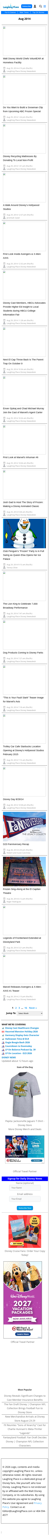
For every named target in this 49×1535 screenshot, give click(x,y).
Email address (25, 1194)
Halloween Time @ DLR (17, 1038)
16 (25, 1007)
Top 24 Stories (38, 12)
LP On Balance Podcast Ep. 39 (20, 1049)
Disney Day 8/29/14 (13, 799)
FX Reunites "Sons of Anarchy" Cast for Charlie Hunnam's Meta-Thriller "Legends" (25, 1429)
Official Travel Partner (25, 1171)
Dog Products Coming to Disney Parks (23, 652)
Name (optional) (25, 1183)
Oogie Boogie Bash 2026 (17, 1042)
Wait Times (24, 12)
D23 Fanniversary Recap (16, 844)
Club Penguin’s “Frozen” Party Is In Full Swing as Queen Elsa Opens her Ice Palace (23, 555)
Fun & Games (10, 12)
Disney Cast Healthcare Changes (22, 1028)
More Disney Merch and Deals (24, 1129)
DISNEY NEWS (9, 1057)
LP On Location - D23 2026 (18, 1053)
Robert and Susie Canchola (18, 853)
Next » (33, 1007)
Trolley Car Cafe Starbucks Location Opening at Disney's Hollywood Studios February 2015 (23, 750)
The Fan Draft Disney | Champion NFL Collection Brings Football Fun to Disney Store (25, 1408)
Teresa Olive (12, 567)
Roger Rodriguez (14, 901)
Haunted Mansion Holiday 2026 (21, 1031)
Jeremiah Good (13, 218)
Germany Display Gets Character (22, 1035)
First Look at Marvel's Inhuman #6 (20, 457)
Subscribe (26, 6)
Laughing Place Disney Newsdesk (21, 71)
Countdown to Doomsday (18, 1046)
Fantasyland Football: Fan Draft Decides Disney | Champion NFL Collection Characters (25, 1441)
